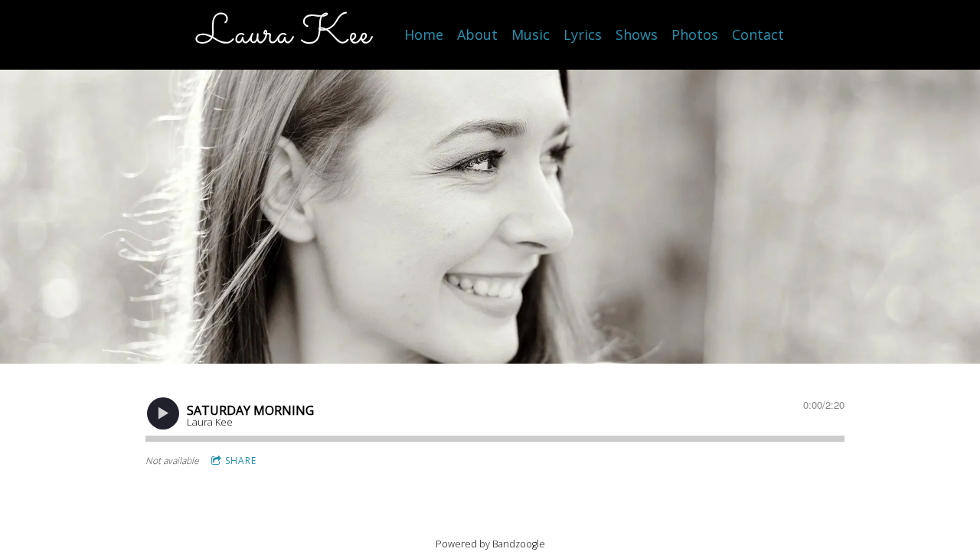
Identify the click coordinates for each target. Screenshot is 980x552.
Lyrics (583, 34)
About (477, 34)
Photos (694, 34)
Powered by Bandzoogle (490, 543)
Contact (758, 34)
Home (423, 34)
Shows (637, 34)
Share (240, 460)
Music (530, 34)
